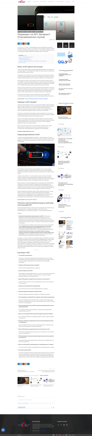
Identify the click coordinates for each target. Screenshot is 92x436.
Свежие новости (60, 1)
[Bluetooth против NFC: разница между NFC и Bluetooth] (36, 380)
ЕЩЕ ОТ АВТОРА (44, 375)
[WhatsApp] (26, 44)
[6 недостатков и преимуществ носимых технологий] (65, 197)
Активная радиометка (62, 95)
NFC (36, 31)
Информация (51, 1)
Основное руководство (63, 81)
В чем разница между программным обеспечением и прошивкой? (65, 74)
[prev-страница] (18, 388)
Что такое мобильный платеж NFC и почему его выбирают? (36, 98)
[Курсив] (20, 403)
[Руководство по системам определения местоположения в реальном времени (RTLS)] (65, 132)
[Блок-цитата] (27, 403)
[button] (73, 1)
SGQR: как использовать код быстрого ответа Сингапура (64, 84)
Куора (33, 131)
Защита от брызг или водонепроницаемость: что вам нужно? (26, 371)
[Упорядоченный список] (24, 403)
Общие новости (30, 4)
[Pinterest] (23, 44)
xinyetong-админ (61, 146)
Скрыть (25, 55)
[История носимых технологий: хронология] (23, 380)
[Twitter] (21, 44)
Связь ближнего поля (22, 47)
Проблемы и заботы (40, 31)
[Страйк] (23, 403)
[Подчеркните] (21, 403)
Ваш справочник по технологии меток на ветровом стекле (65, 94)
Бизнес (67, 1)
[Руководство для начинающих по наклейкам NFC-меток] (49, 380)
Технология (35, 1)
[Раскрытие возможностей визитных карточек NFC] (69, 242)
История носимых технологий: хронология (64, 117)
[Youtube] (67, 425)
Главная (29, 1)
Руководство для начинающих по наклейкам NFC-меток (65, 184)
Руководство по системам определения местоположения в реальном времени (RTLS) (65, 140)
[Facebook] (19, 44)
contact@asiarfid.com (43, 430)
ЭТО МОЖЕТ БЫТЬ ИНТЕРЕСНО (31, 375)
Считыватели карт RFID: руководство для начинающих (65, 80)
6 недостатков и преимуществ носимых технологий (64, 206)
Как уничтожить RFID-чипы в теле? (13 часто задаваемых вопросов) (47, 371)
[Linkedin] (28, 44)
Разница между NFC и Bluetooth (30, 199)
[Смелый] (18, 403)
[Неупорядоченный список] (26, 403)
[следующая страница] (20, 388)
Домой (19, 4)
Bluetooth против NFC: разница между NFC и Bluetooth (64, 163)
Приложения (43, 1)
